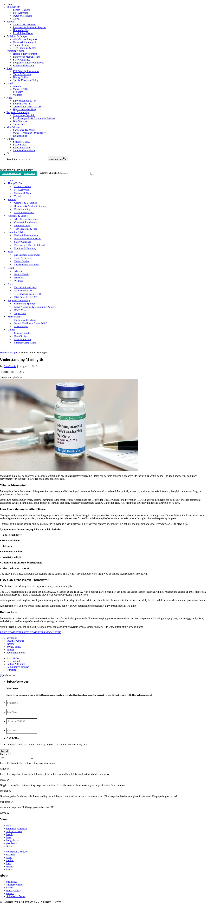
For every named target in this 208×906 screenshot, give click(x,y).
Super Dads (19, 124)
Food (9, 68)
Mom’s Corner (13, 127)
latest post (13, 352)
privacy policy (13, 646)
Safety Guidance (21, 59)
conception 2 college (16, 851)
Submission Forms (16, 652)
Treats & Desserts (22, 74)
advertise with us (15, 640)
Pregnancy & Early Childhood (28, 62)
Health (9, 83)
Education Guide (21, 147)
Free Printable (13, 661)
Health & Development (25, 53)
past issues (11, 638)
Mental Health (20, 89)
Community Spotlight (24, 115)
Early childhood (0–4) (24, 100)
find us (9, 846)
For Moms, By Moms (24, 130)
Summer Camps (21, 45)
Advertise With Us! (11, 173)
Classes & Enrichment (24, 42)
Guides (10, 138)
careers (10, 643)
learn (8, 837)
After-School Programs (25, 39)
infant (9, 857)
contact (10, 649)
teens (9, 869)
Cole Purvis (10, 366)
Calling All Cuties (15, 664)
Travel (16, 18)
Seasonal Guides (21, 141)
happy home (12, 840)
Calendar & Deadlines (24, 24)
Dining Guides (20, 77)
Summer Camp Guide (24, 150)
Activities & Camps (16, 36)
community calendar (16, 828)
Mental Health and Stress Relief (29, 132)
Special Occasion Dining (26, 80)
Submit (4, 751)
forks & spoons (14, 831)
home (9, 825)
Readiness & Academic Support (29, 27)
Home (9, 4)
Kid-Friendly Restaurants (26, 71)
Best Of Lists (19, 144)
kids (8, 863)
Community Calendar (17, 667)
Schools (10, 21)
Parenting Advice (15, 50)
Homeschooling (21, 30)
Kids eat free (13, 658)
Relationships (20, 135)
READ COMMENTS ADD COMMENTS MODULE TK (30, 632)
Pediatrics (18, 91)
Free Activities (20, 12)
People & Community (17, 112)
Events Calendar (21, 9)
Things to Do (13, 7)
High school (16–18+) (24, 109)
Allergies (17, 86)
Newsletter (29, 173)
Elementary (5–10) (22, 103)
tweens (9, 866)
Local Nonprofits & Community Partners (34, 118)
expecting (11, 854)
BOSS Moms (20, 121)
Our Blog (11, 669)
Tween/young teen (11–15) (27, 106)
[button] (8, 154)
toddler (9, 860)
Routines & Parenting (24, 65)
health (9, 834)
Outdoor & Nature (22, 15)
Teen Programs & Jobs (24, 48)
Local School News (23, 33)
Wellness (17, 94)
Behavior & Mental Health (26, 56)
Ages (9, 97)
